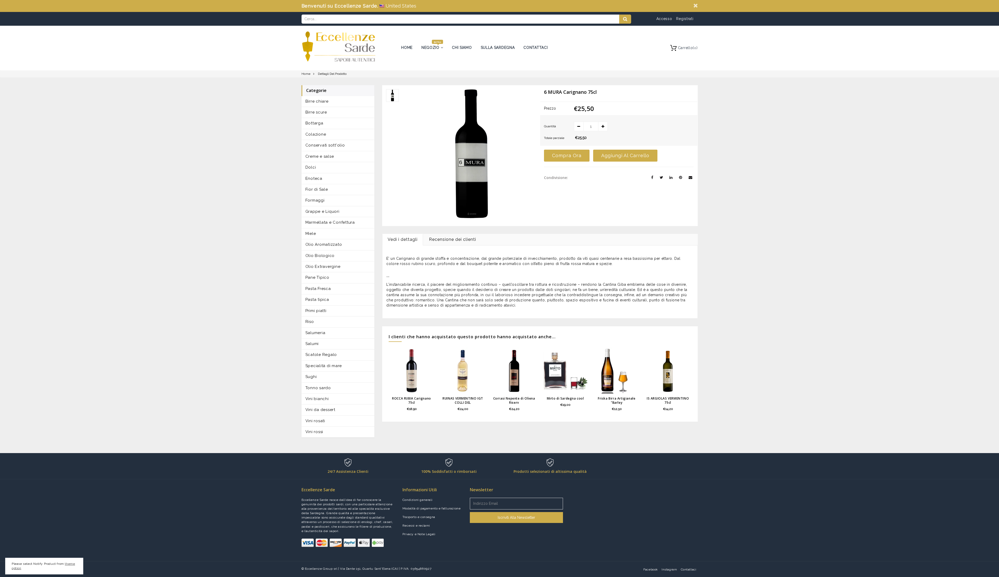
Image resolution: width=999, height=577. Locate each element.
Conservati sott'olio (325, 145)
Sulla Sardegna (498, 47)
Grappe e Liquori (322, 211)
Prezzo (550, 108)
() (687, 48)
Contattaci (535, 47)
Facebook (650, 569)
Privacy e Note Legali (419, 534)
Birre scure (316, 112)
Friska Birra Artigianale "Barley (616, 400)
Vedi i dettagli (403, 239)
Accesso (664, 19)
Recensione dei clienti (452, 239)
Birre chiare (317, 101)
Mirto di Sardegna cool (565, 398)
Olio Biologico (320, 255)
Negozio (431, 47)
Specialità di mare (323, 365)
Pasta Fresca (318, 288)
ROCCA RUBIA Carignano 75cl (411, 400)
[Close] (695, 5)
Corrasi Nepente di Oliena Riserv (514, 400)
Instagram (669, 569)
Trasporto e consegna (418, 517)
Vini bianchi (317, 398)
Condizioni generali (417, 500)
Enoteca (313, 178)
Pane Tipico (317, 277)
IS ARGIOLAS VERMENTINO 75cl (668, 400)
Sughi (311, 376)
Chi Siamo (462, 47)
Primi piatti (315, 310)
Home (407, 47)
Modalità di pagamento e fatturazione (431, 508)
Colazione (315, 134)
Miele (310, 233)
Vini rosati (315, 421)
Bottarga (314, 123)
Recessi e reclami (416, 525)
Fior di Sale (316, 189)
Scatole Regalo (321, 354)
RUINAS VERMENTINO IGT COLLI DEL (463, 400)
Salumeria (315, 332)
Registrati (684, 19)
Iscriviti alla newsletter (516, 517)
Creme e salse (319, 156)
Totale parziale (554, 138)
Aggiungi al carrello (625, 155)
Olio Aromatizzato (323, 244)
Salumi (312, 343)
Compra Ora (566, 155)
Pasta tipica (317, 299)
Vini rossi (314, 431)
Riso (309, 321)
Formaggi (315, 200)
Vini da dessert (320, 409)
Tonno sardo (318, 388)
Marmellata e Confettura (330, 222)
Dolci (310, 167)
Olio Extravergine (323, 266)
